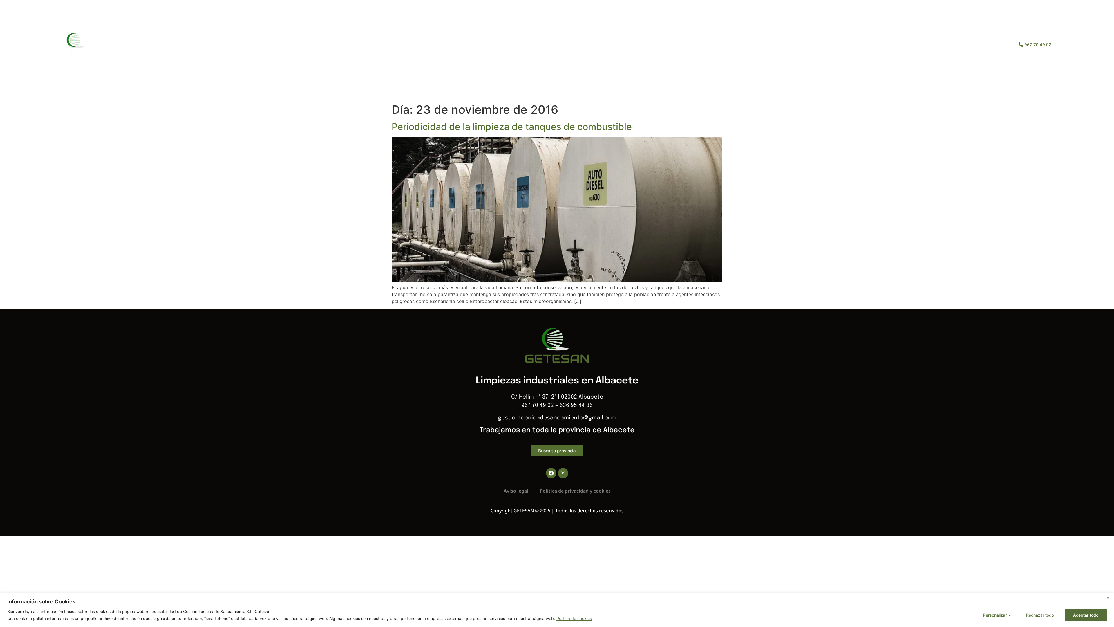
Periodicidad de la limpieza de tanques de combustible (512, 126)
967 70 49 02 (537, 405)
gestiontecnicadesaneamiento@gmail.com (557, 418)
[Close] (1107, 597)
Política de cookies (574, 618)
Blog (600, 45)
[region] (557, 610)
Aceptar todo (1085, 614)
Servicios (567, 45)
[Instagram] (563, 473)
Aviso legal (516, 491)
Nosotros (527, 45)
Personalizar (995, 614)
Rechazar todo (1040, 614)
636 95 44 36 (576, 405)
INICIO (493, 45)
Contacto (632, 45)
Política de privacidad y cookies (575, 491)
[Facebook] (551, 473)
